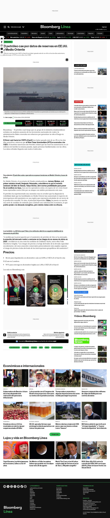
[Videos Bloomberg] (90, 316)
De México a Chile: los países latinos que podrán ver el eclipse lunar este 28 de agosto (41, 463)
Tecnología (86, 492)
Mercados (8, 42)
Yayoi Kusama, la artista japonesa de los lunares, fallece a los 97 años (15, 463)
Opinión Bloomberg (81, 292)
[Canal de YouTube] (11, 486)
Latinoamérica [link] (60, 33)
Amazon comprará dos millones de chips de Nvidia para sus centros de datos (94, 393)
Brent (47, 347)
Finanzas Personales (61, 495)
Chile (31, 497)
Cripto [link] (50, 33)
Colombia (32, 494)
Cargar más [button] (55, 434)
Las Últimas (25, 347)
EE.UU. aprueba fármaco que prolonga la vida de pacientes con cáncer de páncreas (41, 426)
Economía (59, 488)
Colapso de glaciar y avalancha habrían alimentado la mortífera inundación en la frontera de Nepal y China (85, 348)
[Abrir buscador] (8, 27)
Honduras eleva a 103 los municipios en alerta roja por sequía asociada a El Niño (13, 426)
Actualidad (59, 492)
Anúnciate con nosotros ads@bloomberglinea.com (89, 504)
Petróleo (34, 347)
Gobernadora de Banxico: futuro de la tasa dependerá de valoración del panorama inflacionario (15, 394)
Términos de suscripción (89, 491)
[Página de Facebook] (4, 486)
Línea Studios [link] (80, 33)
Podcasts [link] (99, 33)
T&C (84, 494)
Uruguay (32, 503)
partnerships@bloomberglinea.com (92, 502)
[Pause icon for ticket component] (4, 37)
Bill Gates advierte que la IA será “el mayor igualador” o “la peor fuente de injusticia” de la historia (94, 426)
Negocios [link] (90, 33)
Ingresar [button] (104, 27)
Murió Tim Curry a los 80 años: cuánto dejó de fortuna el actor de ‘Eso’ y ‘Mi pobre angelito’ (67, 463)
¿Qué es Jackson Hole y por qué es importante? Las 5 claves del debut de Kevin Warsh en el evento (84, 272)
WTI (41, 347)
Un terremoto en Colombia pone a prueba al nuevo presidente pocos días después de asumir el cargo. (85, 327)
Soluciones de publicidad (89, 509)
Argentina (32, 492)
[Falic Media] (96, 29)
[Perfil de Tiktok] (21, 486)
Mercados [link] (34, 33)
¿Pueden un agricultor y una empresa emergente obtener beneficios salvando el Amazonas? (85, 354)
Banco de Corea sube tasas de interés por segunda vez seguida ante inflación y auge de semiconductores (53, 335)
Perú (31, 498)
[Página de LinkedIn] (18, 486)
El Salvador (33, 506)
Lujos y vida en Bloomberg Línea (25, 438)
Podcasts (58, 497)
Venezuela (32, 495)
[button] (67, 60)
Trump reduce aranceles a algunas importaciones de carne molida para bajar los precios (68, 393)
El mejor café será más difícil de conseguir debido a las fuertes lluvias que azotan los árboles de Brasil (85, 360)
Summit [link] (43, 33)
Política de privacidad (88, 489)
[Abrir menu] (4, 27)
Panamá (32, 501)
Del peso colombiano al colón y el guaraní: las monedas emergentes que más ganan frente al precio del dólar (18, 335)
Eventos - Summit (87, 500)
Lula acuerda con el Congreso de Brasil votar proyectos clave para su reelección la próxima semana (41, 393)
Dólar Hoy (59, 491)
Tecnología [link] (70, 33)
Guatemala (32, 509)
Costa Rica (32, 504)
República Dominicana (35, 507)
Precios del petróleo (57, 347)
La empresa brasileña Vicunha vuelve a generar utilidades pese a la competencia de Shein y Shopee (85, 136)
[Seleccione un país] (23, 27)
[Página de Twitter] (8, 486)
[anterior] (4, 335)
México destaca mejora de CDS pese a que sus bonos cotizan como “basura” (67, 426)
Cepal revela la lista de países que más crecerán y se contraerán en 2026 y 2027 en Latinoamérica (85, 72)
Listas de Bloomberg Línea (63, 498)
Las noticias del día (14, 347)
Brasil (31, 489)
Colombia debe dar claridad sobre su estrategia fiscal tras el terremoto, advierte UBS (84, 192)
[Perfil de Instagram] (15, 486)
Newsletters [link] (24, 33)
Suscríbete (85, 488)
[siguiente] (67, 335)
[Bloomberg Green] (90, 341)
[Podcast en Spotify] (25, 486)
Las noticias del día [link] (12, 33)
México (32, 491)
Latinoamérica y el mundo (36, 488)
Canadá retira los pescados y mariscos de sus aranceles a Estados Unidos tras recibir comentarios (85, 107)
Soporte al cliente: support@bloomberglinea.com (90, 507)
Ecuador (32, 500)
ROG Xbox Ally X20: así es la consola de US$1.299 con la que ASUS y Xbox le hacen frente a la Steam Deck (94, 464)
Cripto (58, 494)
